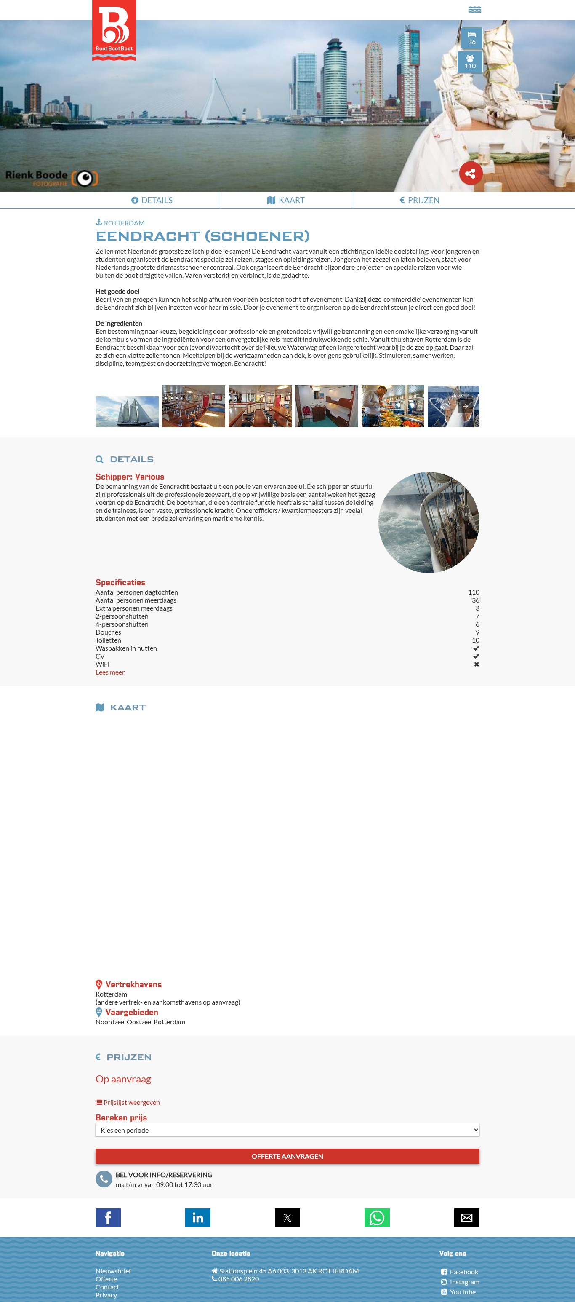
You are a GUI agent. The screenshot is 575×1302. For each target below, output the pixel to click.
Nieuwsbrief (113, 1271)
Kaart (291, 200)
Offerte (106, 1279)
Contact (107, 1287)
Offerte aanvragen (287, 1156)
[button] (127, 411)
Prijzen (422, 200)
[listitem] (127, 412)
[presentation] (465, 406)
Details (156, 200)
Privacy (106, 1295)
